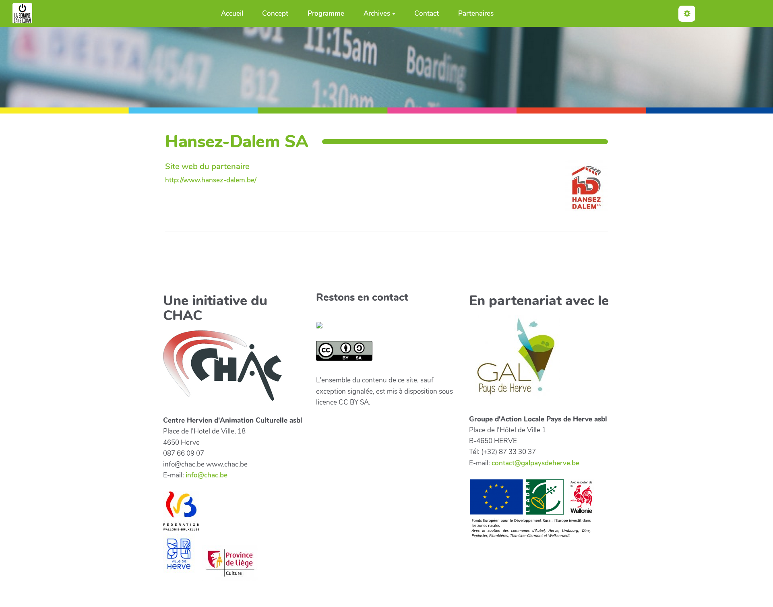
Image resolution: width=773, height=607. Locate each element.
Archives (377, 13)
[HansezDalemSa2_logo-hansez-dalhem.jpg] (582, 192)
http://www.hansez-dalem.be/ (210, 180)
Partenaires (476, 13)
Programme (326, 13)
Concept (275, 13)
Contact (426, 13)
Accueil (232, 13)
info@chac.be (206, 475)
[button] (687, 13)
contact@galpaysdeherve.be (535, 463)
